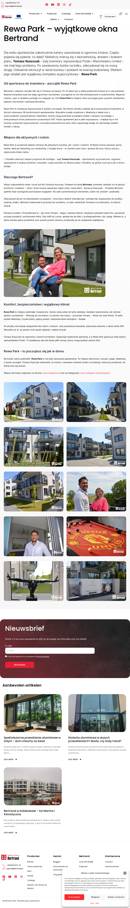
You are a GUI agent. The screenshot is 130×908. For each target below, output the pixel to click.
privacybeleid (43, 656)
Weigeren (95, 897)
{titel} (92, 903)
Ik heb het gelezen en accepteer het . (28, 656)
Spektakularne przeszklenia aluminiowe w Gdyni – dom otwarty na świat (32, 739)
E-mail (8, 645)
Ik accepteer (74, 897)
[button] (125, 873)
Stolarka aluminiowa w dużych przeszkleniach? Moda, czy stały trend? (94, 739)
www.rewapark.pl (51, 373)
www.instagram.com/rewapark (95, 373)
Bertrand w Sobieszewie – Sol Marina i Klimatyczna (29, 812)
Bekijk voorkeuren (116, 897)
